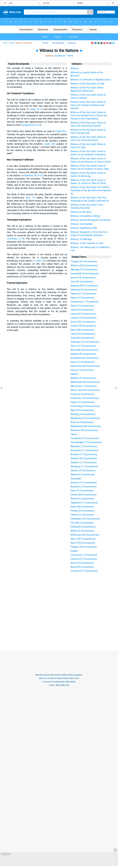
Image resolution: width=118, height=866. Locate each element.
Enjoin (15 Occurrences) (82, 362)
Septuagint (76, 478)
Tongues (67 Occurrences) (84, 261)
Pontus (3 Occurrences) (82, 394)
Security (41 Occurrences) (84, 482)
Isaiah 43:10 (35, 109)
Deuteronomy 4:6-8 (31, 125)
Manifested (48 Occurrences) (85, 382)
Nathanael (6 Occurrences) (84, 289)
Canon (74, 434)
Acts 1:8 (30, 197)
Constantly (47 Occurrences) (85, 438)
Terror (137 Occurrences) (83, 346)
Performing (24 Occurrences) (85, 406)
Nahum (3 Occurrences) (82, 297)
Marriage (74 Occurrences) (84, 269)
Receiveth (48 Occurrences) (84, 350)
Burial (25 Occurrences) (82, 567)
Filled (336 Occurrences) (83, 333)
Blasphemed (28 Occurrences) (86, 426)
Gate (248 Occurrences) (82, 329)
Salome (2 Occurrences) (83, 474)
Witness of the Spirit (81, 212)
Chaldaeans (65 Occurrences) (85, 518)
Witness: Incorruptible (82, 224)
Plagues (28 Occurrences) (84, 546)
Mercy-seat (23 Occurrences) (85, 390)
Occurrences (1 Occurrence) (84, 301)
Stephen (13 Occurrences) (84, 462)
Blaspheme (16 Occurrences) (85, 418)
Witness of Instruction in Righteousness (91, 79)
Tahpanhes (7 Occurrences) (84, 502)
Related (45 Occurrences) (83, 354)
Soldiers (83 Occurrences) (84, 458)
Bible (5, 43)
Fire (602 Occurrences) (82, 522)
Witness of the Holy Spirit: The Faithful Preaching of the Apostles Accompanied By (91, 190)
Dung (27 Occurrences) (82, 370)
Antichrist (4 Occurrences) (84, 486)
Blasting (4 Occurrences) (83, 414)
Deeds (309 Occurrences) (83, 494)
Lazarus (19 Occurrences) (83, 317)
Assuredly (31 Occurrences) (85, 450)
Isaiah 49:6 (49, 144)
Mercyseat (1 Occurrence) (84, 386)
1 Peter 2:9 (39, 260)
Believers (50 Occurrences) (84, 430)
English (74, 550)
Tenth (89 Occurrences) (82, 337)
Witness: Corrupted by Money (85, 216)
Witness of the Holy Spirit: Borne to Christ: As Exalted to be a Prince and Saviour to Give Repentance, (89, 115)
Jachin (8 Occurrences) (82, 309)
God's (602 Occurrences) (83, 321)
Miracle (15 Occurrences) (83, 378)
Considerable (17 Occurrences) (86, 442)
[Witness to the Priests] (114, 394)
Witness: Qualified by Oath (84, 228)
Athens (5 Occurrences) (82, 530)
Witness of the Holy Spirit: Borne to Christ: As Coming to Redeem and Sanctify (88, 105)
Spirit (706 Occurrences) (83, 542)
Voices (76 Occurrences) (83, 277)
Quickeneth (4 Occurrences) (84, 273)
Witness (75, 68)
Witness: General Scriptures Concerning (90, 220)
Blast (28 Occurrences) (82, 410)
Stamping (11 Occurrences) (84, 466)
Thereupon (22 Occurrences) (85, 341)
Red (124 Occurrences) (82, 563)
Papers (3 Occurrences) (82, 402)
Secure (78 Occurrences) (83, 470)
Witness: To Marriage (81, 239)
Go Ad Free (5, 854)
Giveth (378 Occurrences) (83, 325)
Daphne (74, 374)
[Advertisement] (61, 629)
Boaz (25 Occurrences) (82, 422)
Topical (11, 43)
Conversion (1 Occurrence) (84, 555)
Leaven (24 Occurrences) (83, 313)
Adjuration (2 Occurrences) (84, 446)
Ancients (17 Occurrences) (84, 454)
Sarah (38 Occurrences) (82, 506)
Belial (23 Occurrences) (82, 498)
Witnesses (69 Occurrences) (85, 534)
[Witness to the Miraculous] (3, 394)
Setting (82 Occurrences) (83, 526)
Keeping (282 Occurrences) (84, 285)
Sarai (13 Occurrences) (82, 490)
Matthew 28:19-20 (33, 175)
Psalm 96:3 (61, 131)
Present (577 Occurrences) (84, 571)
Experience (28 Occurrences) (85, 366)
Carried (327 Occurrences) (84, 559)
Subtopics (60, 55)
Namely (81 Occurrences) (83, 293)
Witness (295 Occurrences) (84, 265)
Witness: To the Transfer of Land (87, 243)
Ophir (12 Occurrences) (82, 305)
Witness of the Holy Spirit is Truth (87, 83)
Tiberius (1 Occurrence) (82, 514)
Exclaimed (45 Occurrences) (85, 358)
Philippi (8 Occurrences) (83, 510)
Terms (70, 55)
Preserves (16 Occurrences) (85, 398)
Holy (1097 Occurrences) (83, 538)
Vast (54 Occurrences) (82, 281)
